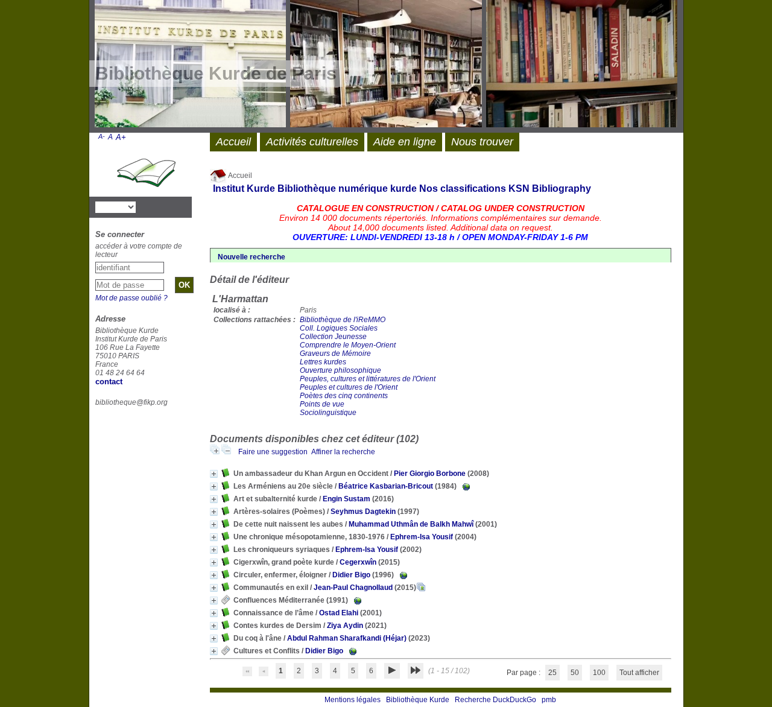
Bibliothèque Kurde (417, 700)
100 (599, 672)
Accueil (239, 175)
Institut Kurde (244, 188)
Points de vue (322, 404)
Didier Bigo (351, 575)
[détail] (214, 474)
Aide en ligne (404, 142)
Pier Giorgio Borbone (430, 473)
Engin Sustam (346, 499)
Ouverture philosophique (340, 370)
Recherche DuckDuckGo (495, 700)
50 (575, 672)
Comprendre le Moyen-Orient (348, 345)
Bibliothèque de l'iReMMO (342, 319)
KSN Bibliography (549, 188)
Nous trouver (482, 142)
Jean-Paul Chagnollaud (353, 587)
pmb (549, 700)
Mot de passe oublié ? (131, 298)
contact (108, 381)
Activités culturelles (312, 142)
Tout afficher (639, 672)
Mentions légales (352, 700)
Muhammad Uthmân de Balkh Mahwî (411, 524)
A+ (121, 137)
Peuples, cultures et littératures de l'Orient (367, 379)
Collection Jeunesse (333, 336)
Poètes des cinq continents (344, 396)
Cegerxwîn (358, 562)
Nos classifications (462, 188)
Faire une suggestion (273, 452)
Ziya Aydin (345, 625)
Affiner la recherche (343, 452)
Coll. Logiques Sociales (339, 328)
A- (101, 136)
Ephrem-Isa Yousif (421, 537)
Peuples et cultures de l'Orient (348, 387)
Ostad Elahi (338, 613)
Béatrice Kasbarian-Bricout (385, 486)
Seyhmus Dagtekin (363, 511)
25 (552, 672)
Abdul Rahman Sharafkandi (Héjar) (347, 638)
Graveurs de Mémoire (335, 353)
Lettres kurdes (323, 362)
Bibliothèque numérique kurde (347, 188)
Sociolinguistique (328, 412)
